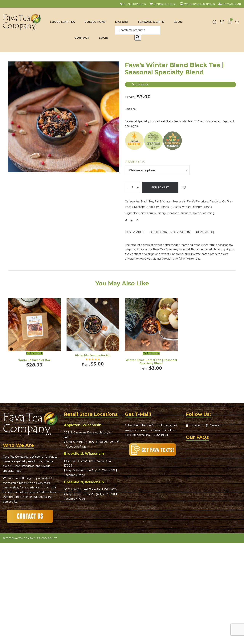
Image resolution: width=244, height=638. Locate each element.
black (135, 213)
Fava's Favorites (197, 201)
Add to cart (160, 187)
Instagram (195, 425)
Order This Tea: (135, 161)
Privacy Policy (47, 538)
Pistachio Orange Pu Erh (92, 355)
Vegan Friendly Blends (197, 207)
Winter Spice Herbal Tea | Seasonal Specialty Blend (151, 361)
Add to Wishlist (184, 187)
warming (208, 213)
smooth (186, 213)
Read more (34, 332)
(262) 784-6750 (105, 470)
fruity (152, 213)
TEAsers (175, 207)
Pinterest (215, 425)
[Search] (137, 38)
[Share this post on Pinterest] (137, 220)
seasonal (174, 213)
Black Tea (147, 201)
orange (162, 213)
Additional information (170, 232)
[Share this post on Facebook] (126, 221)
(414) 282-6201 (105, 494)
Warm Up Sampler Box (34, 360)
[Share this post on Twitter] (131, 220)
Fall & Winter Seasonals (170, 201)
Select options (92, 330)
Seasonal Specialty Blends (151, 207)
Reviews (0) (205, 232)
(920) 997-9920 (105, 442)
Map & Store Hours (78, 442)
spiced (197, 213)
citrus (144, 213)
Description (135, 232)
